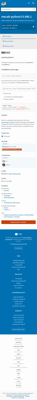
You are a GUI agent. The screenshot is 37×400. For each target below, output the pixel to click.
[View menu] (29, 3)
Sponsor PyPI (18, 304)
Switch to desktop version (18, 329)
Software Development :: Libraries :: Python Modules (19, 215)
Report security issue (18, 317)
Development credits (17, 306)
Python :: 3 (7, 210)
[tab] (18, 36)
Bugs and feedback (18, 297)
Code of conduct (18, 320)
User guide (18, 265)
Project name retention (18, 267)
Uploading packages (18, 263)
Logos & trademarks (18, 285)
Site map (28, 396)
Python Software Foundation (21, 395)
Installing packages (18, 260)
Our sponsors (18, 288)
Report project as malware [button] (18, 222)
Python (6, 208)
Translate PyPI (18, 301)
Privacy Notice (17, 322)
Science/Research (9, 197)
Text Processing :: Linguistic (12, 217)
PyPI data (5, 144)
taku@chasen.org (6, 122)
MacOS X (6, 190)
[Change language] (33, 3)
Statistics (18, 283)
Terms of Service (18, 315)
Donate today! (18, 248)
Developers (7, 196)
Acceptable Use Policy (17, 324)
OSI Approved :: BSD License (12, 203)
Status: (19, 244)
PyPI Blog (17, 279)
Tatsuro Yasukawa (13, 174)
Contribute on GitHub (17, 299)
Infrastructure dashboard (17, 281)
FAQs (18, 269)
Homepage (7, 136)
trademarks (8, 395)
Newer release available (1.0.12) (12, 149)
